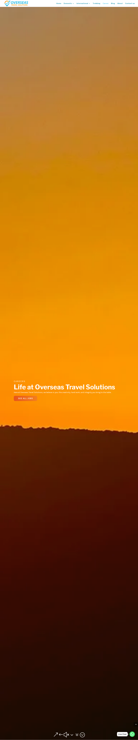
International (82, 3)
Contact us (130, 3)
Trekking (96, 3)
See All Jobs (25, 398)
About (120, 3)
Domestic (68, 3)
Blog (113, 3)
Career (106, 3)
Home (58, 3)
